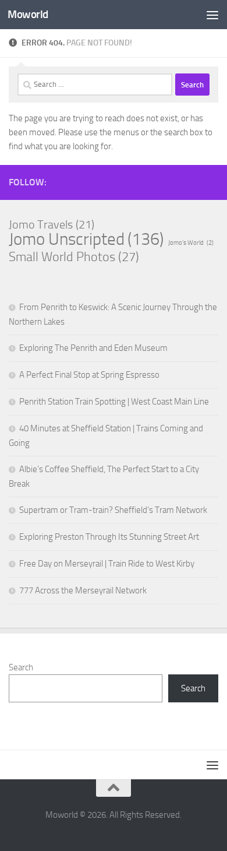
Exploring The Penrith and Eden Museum (93, 348)
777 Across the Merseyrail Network (83, 590)
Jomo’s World (191, 243)
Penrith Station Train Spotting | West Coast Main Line (114, 401)
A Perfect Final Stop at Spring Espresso (89, 375)
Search (21, 667)
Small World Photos (74, 257)
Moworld (28, 14)
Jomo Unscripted (86, 240)
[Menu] (212, 14)
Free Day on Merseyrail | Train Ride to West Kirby (106, 563)
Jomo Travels (51, 224)
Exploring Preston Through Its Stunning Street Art (109, 537)
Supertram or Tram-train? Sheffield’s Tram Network (113, 510)
